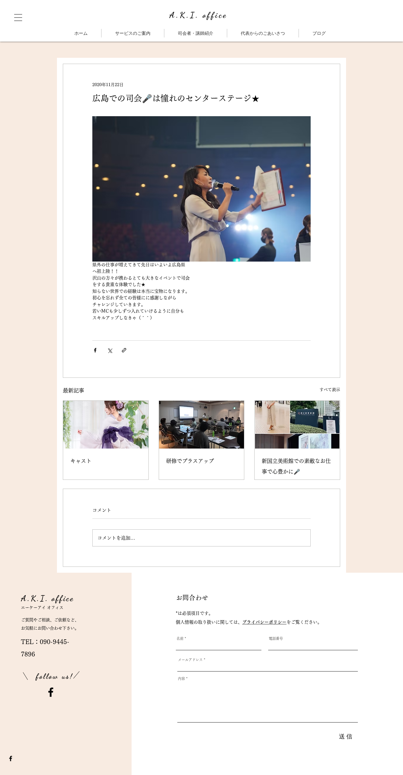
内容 (181, 678)
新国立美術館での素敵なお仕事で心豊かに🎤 (296, 466)
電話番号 (276, 638)
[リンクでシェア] (124, 350)
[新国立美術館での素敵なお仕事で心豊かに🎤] (297, 425)
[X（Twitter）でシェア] (109, 350)
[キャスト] (105, 425)
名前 (180, 638)
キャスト (80, 461)
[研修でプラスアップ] (201, 425)
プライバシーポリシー (264, 622)
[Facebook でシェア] (95, 350)
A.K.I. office (198, 15)
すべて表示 (330, 390)
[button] (18, 17)
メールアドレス (190, 659)
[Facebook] (51, 692)
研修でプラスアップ (190, 461)
